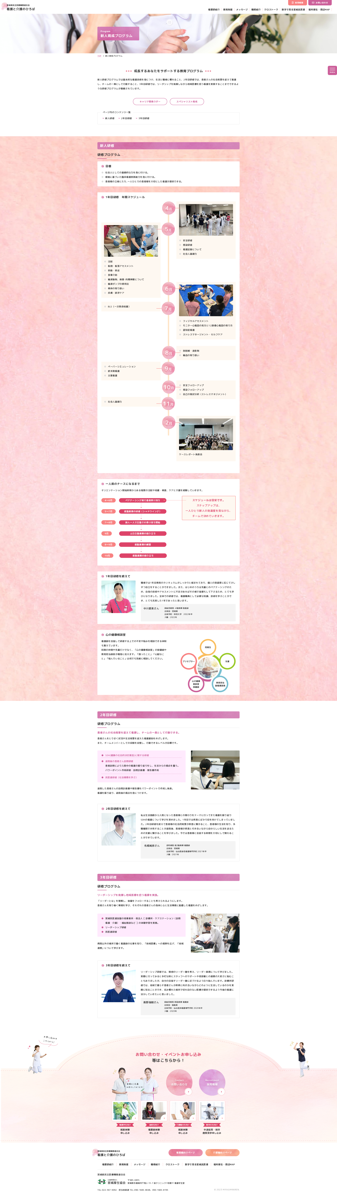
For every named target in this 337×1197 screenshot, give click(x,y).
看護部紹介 (214, 9)
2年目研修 (126, 118)
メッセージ (242, 9)
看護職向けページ (185, 1152)
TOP (99, 56)
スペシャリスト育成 (186, 101)
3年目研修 (143, 118)
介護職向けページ (222, 1152)
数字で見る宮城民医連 (293, 9)
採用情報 (299, 2)
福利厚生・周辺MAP (319, 9)
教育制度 (228, 9)
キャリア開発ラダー (150, 101)
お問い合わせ (322, 2)
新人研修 (110, 118)
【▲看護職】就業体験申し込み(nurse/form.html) (154, 1118)
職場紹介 (256, 9)
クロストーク (271, 9)
